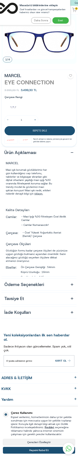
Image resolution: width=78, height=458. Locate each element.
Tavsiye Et (14, 298)
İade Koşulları (17, 312)
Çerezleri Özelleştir (39, 442)
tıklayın (38, 193)
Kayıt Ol (61, 360)
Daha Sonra (41, 20)
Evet (60, 20)
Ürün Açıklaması (20, 152)
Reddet (49, 427)
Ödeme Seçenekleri (24, 284)
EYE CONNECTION (29, 82)
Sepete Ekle (40, 130)
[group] (39, 39)
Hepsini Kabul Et (39, 450)
